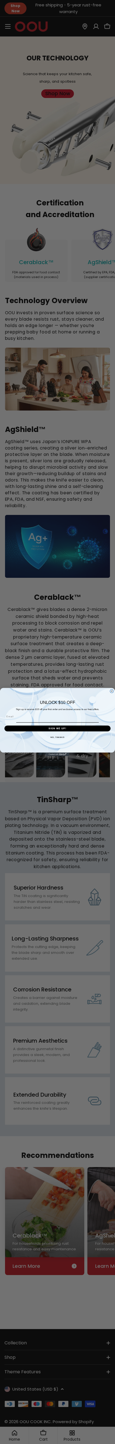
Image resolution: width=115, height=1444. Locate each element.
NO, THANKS (57, 737)
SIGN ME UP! (57, 728)
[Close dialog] (112, 691)
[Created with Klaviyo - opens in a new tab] (58, 754)
